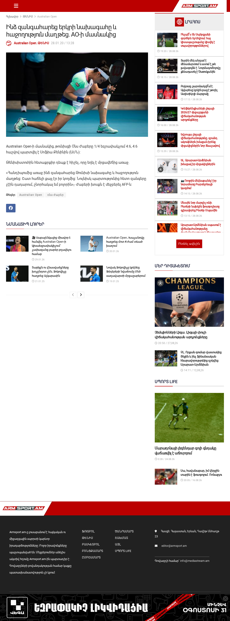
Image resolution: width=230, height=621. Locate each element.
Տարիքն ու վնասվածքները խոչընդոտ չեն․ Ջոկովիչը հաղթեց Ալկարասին (50, 271)
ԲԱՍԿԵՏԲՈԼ (90, 544)
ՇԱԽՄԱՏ (121, 538)
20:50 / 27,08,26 (167, 343)
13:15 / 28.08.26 (192, 215)
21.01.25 (39, 281)
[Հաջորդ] (80, 295)
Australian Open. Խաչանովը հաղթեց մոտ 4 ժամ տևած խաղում (125, 241)
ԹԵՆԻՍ (28, 16)
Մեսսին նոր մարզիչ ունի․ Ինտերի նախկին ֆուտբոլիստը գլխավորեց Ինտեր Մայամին (200, 206)
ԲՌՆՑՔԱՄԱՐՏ (92, 551)
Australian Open (47, 16)
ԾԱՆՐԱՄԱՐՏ (124, 531)
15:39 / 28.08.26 (169, 151)
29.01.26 (39, 259)
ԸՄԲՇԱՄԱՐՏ (91, 557)
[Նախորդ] (73, 295)
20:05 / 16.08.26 (192, 480)
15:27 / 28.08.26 (192, 169)
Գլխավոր (12, 16)
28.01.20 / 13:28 (62, 43)
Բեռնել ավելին (189, 243)
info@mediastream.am (194, 560)
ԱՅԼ (118, 544)
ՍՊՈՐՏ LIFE (123, 551)
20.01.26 (114, 251)
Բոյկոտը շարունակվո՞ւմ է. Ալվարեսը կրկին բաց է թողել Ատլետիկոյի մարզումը (199, 90)
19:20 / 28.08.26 (169, 51)
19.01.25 (114, 281)
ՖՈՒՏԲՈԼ (88, 531)
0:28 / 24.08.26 (166, 459)
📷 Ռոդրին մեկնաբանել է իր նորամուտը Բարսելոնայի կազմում (199, 184)
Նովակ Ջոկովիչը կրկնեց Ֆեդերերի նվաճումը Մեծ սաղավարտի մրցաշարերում (126, 271)
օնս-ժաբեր (55, 194)
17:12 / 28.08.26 (192, 99)
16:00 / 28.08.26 (169, 125)
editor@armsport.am (174, 545)
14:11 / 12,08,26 (193, 370)
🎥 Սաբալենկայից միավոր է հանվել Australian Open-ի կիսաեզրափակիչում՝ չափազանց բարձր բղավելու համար (51, 245)
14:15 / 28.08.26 (192, 193)
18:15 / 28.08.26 (169, 77)
